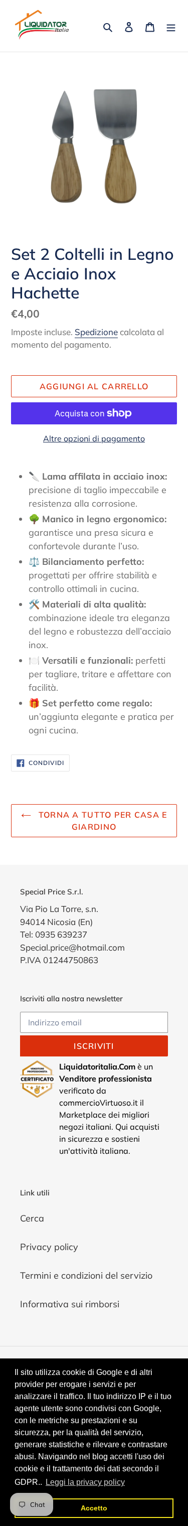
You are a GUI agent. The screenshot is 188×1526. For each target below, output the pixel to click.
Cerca (32, 1218)
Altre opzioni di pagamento (94, 438)
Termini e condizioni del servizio (86, 1275)
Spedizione (96, 332)
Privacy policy (49, 1247)
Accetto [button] (94, 1508)
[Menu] (170, 26)
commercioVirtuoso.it (98, 1103)
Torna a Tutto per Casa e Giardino (101, 821)
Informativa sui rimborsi (69, 1304)
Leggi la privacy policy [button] (85, 1482)
